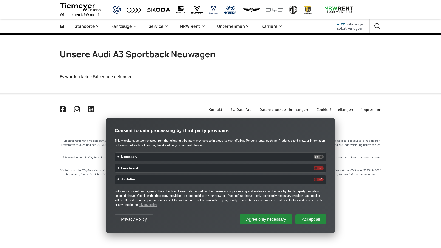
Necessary (129, 156)
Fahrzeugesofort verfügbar (350, 26)
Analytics (128, 179)
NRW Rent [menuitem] (190, 26)
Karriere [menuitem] (269, 26)
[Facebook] (63, 110)
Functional (129, 168)
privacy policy (148, 204)
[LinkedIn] (91, 110)
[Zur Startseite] (62, 26)
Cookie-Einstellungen (334, 109)
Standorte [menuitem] (85, 26)
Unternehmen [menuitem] (231, 26)
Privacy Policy (134, 219)
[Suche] (377, 26)
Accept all (311, 219)
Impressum (371, 109)
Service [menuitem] (156, 26)
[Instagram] (77, 110)
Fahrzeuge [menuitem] (121, 26)
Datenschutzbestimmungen (283, 109)
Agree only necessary (266, 219)
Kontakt (215, 109)
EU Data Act (241, 109)
